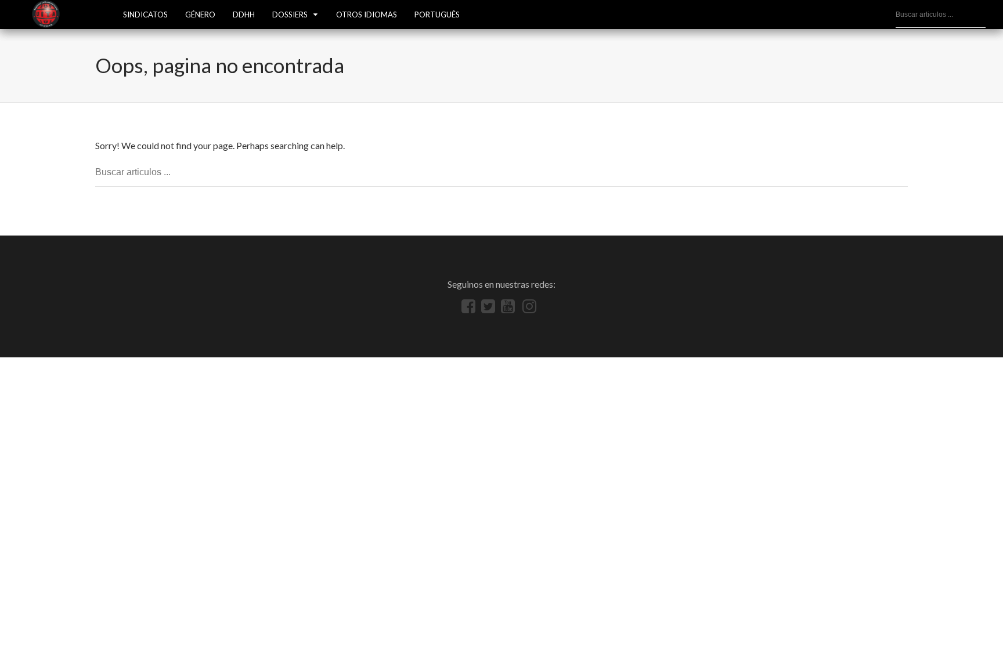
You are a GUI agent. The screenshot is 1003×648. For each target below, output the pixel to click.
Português (437, 14)
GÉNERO (200, 14)
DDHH (244, 14)
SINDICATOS (145, 14)
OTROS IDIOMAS (366, 14)
